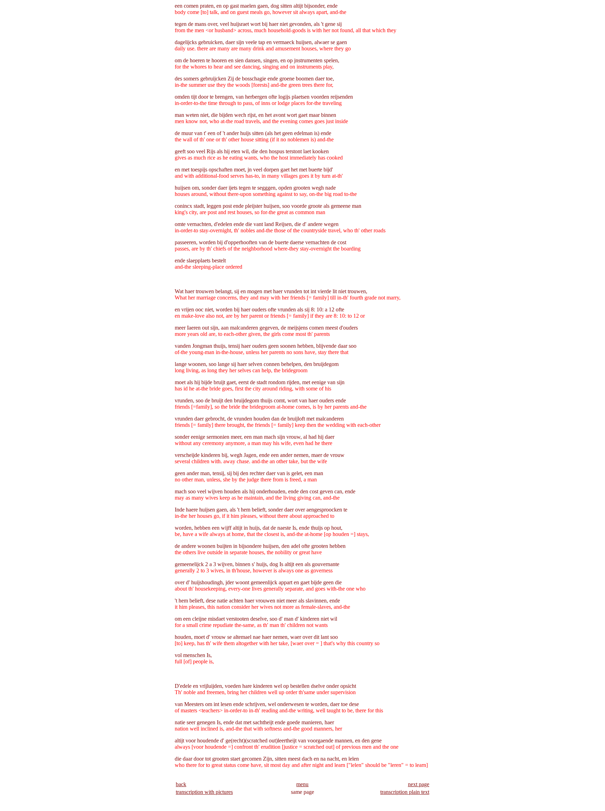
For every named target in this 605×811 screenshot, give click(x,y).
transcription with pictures (204, 792)
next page (418, 784)
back (181, 784)
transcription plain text (404, 792)
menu (302, 784)
